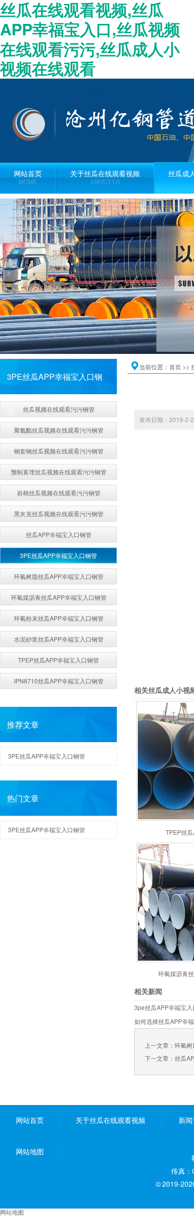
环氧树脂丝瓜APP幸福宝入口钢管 (58, 576)
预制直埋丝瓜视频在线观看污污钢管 (58, 471)
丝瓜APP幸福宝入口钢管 (59, 534)
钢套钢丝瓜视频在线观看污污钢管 (58, 450)
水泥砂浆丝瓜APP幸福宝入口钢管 (58, 639)
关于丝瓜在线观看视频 (110, 1120)
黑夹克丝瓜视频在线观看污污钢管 (58, 513)
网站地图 (30, 1152)
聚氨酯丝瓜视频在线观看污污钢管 (58, 430)
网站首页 (30, 1120)
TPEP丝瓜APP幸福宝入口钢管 (58, 660)
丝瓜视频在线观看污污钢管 (59, 409)
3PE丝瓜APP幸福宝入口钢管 (58, 555)
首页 (175, 366)
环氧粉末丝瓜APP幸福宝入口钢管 (58, 618)
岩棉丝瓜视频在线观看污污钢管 (58, 492)
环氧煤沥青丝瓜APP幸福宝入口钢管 (58, 597)
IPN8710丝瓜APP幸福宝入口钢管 (58, 680)
